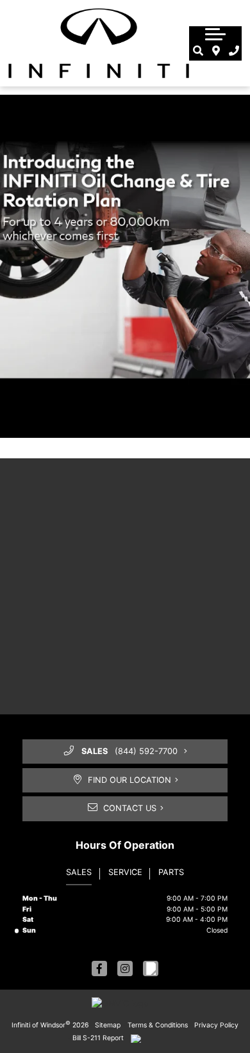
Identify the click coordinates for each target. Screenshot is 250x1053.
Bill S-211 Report (98, 1038)
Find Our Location (129, 780)
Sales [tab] (79, 872)
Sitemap (108, 1025)
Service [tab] (125, 872)
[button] (215, 34)
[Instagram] (125, 968)
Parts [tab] (171, 872)
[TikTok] (150, 968)
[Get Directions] (216, 51)
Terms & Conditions (158, 1025)
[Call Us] (234, 51)
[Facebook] (99, 968)
